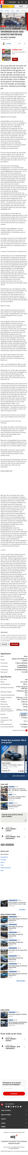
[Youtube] (21, 1107)
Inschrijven (14, 1094)
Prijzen (23, 715)
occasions (3, 860)
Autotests (7, 10)
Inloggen (4, 644)
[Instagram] (9, 1107)
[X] (11, 1107)
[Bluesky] (13, 1107)
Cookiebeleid (4, 1141)
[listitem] (13, 759)
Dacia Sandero (9, 844)
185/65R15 (23, 713)
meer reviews (21, 981)
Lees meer (22, 909)
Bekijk (15, 59)
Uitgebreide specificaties (19, 730)
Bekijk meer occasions (19, 776)
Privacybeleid (12, 1141)
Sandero (17, 10)
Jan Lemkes (8, 43)
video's (2, 862)
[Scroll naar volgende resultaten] (5, 776)
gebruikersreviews (6, 867)
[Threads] (16, 1107)
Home (2, 10)
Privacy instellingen (22, 1141)
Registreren (14, 644)
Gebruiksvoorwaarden (14, 1143)
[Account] (18, 2)
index (2, 870)
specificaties (4, 857)
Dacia (12, 10)
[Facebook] (6, 1107)
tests (2, 865)
